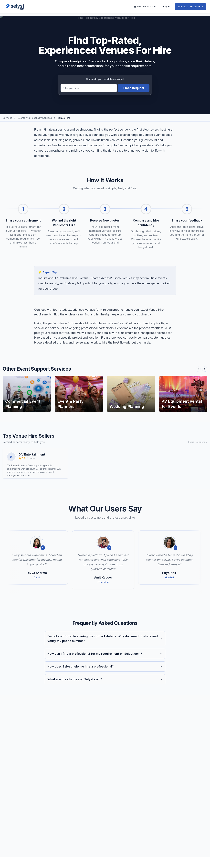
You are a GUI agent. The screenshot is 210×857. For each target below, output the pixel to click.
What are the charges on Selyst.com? (74, 679)
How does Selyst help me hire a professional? (80, 666)
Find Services (145, 6)
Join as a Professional (190, 6)
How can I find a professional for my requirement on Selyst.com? (94, 653)
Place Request (133, 88)
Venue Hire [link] (63, 117)
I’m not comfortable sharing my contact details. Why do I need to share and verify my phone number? (102, 638)
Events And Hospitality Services (35, 117)
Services (7, 117)
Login (166, 6)
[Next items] (204, 369)
